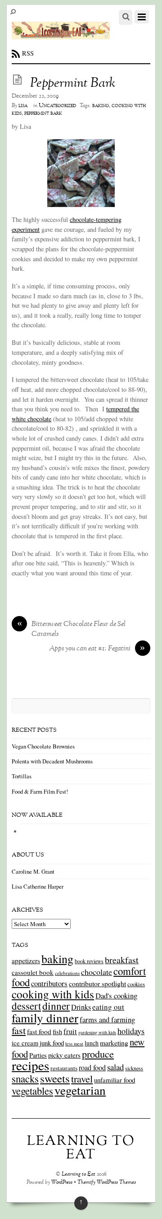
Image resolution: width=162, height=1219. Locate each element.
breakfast (122, 960)
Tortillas (22, 776)
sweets (55, 1078)
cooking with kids (53, 994)
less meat (74, 1043)
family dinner (45, 1017)
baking (100, 106)
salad (115, 1067)
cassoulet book (33, 972)
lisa (22, 106)
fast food (39, 1031)
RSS (28, 53)
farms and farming (107, 1019)
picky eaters (64, 1054)
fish (57, 1031)
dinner (56, 1005)
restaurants (63, 1068)
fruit (70, 1031)
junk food (52, 1042)
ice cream (25, 1043)
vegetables (32, 1090)
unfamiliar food (114, 1079)
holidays (130, 1031)
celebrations (67, 973)
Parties (38, 1055)
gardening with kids (97, 1032)
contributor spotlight (97, 983)
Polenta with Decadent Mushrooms (52, 761)
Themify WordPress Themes (106, 1182)
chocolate (96, 971)
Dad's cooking (116, 995)
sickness (134, 1068)
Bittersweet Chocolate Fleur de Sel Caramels (71, 630)
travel (82, 1078)
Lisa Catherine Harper (37, 886)
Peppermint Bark (72, 83)
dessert (26, 1005)
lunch (92, 1043)
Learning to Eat (78, 1174)
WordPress (61, 1182)
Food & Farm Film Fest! (40, 791)
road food (92, 1068)
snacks (25, 1078)
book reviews (89, 961)
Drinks (81, 1007)
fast (19, 1030)
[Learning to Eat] (61, 34)
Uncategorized (57, 106)
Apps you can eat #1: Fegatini (97, 649)
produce (98, 1053)
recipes (30, 1065)
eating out (108, 1007)
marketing (114, 1042)
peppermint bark (43, 113)
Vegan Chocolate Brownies (43, 746)
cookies (136, 984)
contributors (49, 983)
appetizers (26, 960)
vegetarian (80, 1090)
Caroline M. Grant (33, 871)
